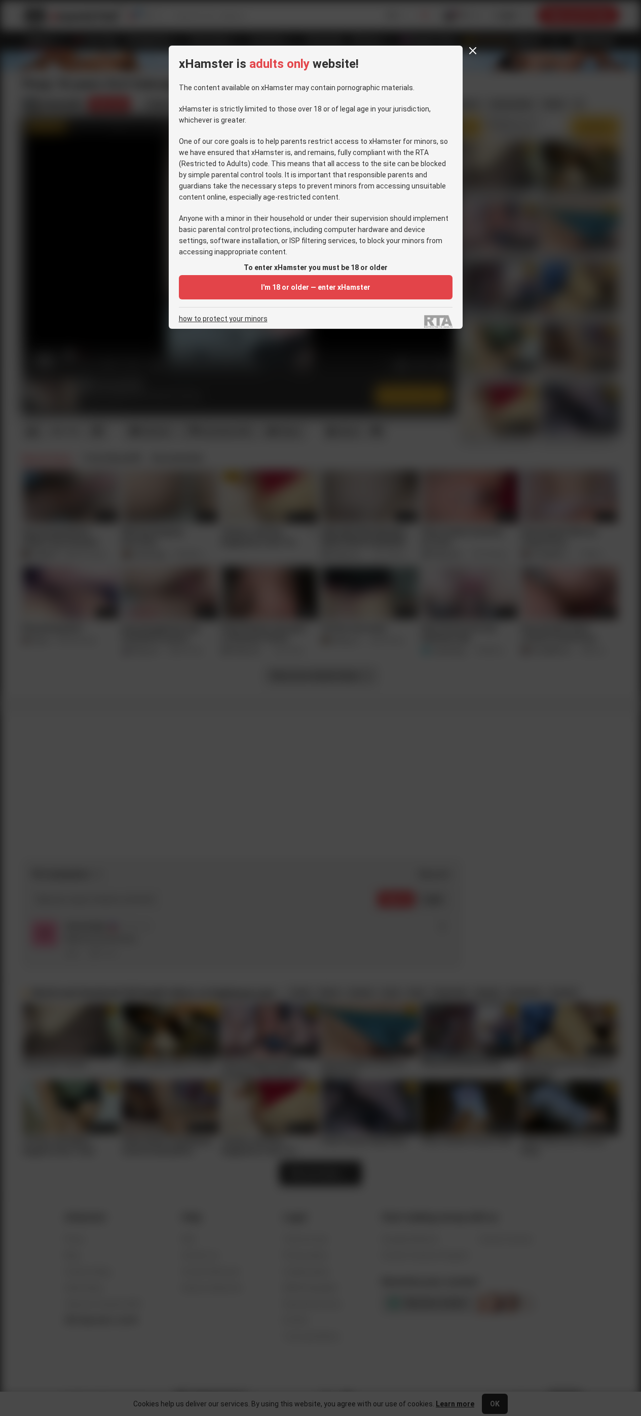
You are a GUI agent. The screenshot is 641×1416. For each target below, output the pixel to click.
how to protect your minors (223, 319)
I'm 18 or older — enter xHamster (315, 287)
